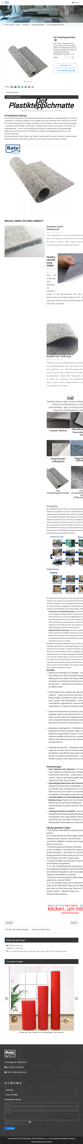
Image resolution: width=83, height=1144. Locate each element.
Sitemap (72, 1139)
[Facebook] (8, 1083)
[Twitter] (14, 1083)
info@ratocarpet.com (15, 945)
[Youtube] (20, 1083)
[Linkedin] (11, 1083)
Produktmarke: (11, 92)
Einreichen (11, 1128)
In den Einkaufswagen (64, 71)
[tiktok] (6, 1083)
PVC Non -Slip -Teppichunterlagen (17, 929)
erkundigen (64, 65)
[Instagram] (17, 1083)
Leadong (49, 1142)
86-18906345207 (20, 1062)
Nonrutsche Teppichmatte (40, 929)
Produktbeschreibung (13, 97)
